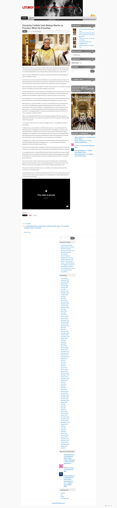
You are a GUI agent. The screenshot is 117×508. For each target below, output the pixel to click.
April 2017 (63, 366)
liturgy (29, 223)
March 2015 (64, 411)
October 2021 (64, 305)
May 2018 (63, 342)
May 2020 (63, 313)
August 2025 (64, 283)
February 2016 (64, 391)
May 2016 (63, 386)
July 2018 (63, 340)
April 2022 (63, 298)
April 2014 (63, 431)
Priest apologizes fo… (80, 150)
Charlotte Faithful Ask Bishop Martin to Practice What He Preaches (42, 26)
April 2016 (63, 387)
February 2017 (64, 369)
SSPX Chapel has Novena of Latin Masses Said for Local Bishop (68, 270)
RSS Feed (92, 16)
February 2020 (64, 316)
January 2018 (64, 349)
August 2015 (64, 402)
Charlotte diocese (42, 226)
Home (24, 18)
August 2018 (64, 338)
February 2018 (64, 347)
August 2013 (64, 446)
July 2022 (63, 296)
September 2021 (65, 307)
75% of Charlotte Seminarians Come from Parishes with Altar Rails (67, 257)
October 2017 (64, 355)
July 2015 (63, 404)
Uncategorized (64, 498)
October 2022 (64, 294)
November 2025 (65, 282)
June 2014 (63, 428)
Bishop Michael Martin (31, 226)
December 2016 (65, 373)
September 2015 (65, 400)
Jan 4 (24, 31)
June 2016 (63, 384)
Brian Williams (37, 31)
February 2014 (64, 435)
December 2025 (65, 280)
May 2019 (63, 327)
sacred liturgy (38, 227)
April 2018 (63, 344)
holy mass (32, 227)
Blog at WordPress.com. (58, 503)
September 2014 (65, 422)
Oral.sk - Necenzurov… (80, 140)
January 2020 (64, 318)
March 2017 (64, 367)
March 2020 (64, 314)
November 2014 (65, 418)
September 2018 (65, 336)
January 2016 (64, 393)
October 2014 (64, 420)
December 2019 (65, 320)
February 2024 (64, 285)
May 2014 (63, 429)
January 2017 (64, 371)
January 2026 (64, 278)
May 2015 (63, 408)
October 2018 (64, 335)
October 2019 (64, 324)
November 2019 (65, 322)
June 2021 (63, 309)
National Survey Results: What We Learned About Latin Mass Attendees (87, 34)
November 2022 (65, 293)
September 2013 (65, 444)
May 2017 (63, 364)
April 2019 (63, 329)
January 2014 (64, 437)
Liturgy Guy (77, 79)
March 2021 (64, 311)
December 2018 (65, 333)
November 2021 (65, 304)
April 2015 (63, 409)
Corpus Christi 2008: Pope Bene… (69, 469)
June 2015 (63, 406)
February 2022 (64, 302)
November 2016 (65, 375)
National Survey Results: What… (68, 484)
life (61, 495)
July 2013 (63, 448)
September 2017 (65, 356)
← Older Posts (26, 232)
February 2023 (64, 291)
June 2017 (63, 362)
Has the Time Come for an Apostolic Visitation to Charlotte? (67, 252)
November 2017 (65, 353)
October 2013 (64, 442)
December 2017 (65, 351)
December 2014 (65, 417)
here (52, 174)
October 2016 (64, 376)
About (31, 18)
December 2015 (65, 395)
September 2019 (65, 325)
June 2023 (63, 289)
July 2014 (63, 426)
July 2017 (63, 360)
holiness (63, 493)
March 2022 (64, 300)
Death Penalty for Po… (81, 154)
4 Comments (66, 226)
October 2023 (64, 287)
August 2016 (64, 380)
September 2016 (65, 378)
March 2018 (64, 345)
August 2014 (64, 424)
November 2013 (65, 440)
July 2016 (63, 382)
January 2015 (64, 415)
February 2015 (64, 413)
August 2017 (64, 358)
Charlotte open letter (51, 226)
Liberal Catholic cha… (80, 137)
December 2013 (65, 438)
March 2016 (64, 389)
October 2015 (64, 398)
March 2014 (64, 433)
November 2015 (65, 397)
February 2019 (64, 331)
